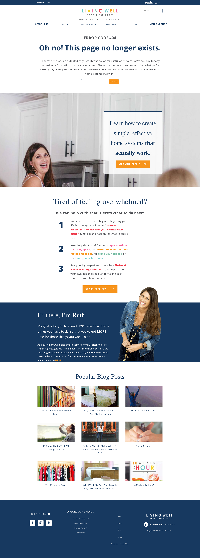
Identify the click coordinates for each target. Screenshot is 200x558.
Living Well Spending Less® (80, 519)
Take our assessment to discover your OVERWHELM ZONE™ (96, 229)
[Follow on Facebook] (32, 523)
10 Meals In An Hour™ (144, 485)
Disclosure (114, 544)
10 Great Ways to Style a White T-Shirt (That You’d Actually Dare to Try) (100, 449)
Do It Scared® (80, 533)
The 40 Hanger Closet (56, 485)
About (120, 516)
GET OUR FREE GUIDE (133, 164)
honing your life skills (89, 258)
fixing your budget (110, 253)
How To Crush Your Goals (144, 410)
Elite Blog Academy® (80, 523)
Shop (119, 530)
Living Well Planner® (80, 528)
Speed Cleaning (144, 446)
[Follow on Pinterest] (49, 523)
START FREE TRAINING (100, 289)
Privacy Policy (124, 544)
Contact (119, 537)
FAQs (119, 523)
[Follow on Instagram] (41, 523)
